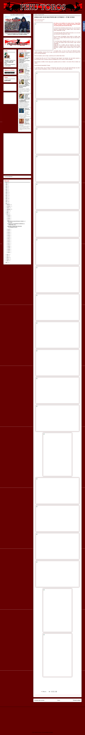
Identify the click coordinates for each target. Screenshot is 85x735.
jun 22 (9, 233)
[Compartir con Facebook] (56, 691)
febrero (8, 259)
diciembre (8, 204)
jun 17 (9, 238)
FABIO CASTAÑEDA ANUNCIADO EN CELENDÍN (27, 71)
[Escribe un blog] (53, 691)
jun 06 (9, 249)
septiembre (8, 209)
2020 (6, 190)
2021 (6, 189)
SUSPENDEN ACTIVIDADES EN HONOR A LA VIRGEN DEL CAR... (16, 224)
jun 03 (9, 252)
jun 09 (9, 246)
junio (8, 213)
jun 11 (9, 244)
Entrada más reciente (39, 700)
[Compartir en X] (54, 691)
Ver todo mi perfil (7, 65)
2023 (6, 186)
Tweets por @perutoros (8, 176)
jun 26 (9, 229)
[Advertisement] (14, 718)
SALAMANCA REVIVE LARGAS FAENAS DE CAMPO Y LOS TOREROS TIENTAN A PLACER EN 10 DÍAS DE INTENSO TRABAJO (24, 83)
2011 (6, 262)
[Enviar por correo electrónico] (51, 691)
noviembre (8, 206)
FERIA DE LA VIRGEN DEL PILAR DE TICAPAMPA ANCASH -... (14, 227)
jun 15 (9, 241)
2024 (6, 184)
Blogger (51, 732)
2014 (6, 200)
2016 (6, 197)
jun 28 (9, 218)
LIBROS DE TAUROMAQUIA (27, 109)
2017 (6, 195)
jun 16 (9, 240)
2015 (6, 198)
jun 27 (9, 219)
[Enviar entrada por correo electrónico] (49, 691)
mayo (8, 254)
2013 (6, 201)
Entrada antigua (77, 700)
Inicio (58, 700)
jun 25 (9, 230)
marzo (8, 257)
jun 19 (9, 235)
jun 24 (9, 232)
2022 (6, 187)
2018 (6, 193)
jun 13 (9, 243)
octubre (8, 207)
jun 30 (9, 215)
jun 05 (9, 250)
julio (7, 212)
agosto (8, 210)
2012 (6, 203)
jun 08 (9, 247)
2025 (6, 183)
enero (8, 260)
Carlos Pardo (8, 58)
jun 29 (9, 216)
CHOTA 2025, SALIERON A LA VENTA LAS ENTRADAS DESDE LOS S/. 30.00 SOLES (24, 122)
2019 (6, 192)
